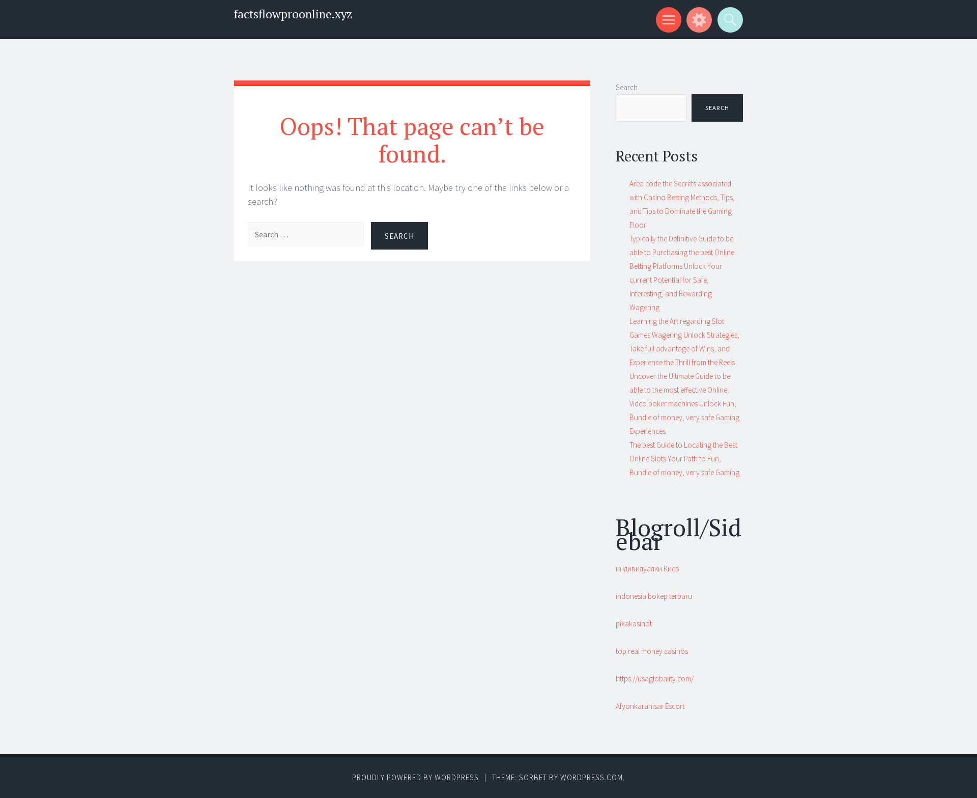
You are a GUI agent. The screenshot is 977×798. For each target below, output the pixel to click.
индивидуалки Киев (647, 568)
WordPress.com (591, 777)
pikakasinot (634, 623)
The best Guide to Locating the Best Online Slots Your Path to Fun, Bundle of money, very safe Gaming (684, 458)
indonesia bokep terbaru (654, 596)
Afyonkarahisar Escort (650, 706)
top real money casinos (652, 651)
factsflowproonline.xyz (293, 14)
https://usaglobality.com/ (655, 678)
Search (627, 87)
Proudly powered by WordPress (415, 777)
